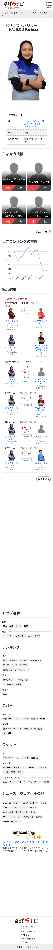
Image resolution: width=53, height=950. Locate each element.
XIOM (42, 718)
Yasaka (34, 718)
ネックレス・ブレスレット (15, 812)
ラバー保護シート (25, 816)
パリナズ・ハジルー (11, 348)
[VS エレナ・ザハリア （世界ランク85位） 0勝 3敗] (14, 206)
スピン (23, 782)
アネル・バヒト (41, 437)
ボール (33, 812)
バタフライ (8, 718)
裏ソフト (7, 728)
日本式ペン (18, 767)
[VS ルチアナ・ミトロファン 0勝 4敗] (14, 173)
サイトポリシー (26, 935)
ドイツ (19, 626)
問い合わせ (26, 942)
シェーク (7, 635)
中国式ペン (31, 767)
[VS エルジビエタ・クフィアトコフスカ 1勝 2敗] (39, 206)
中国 (11, 626)
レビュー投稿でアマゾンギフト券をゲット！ (25, 843)
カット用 (42, 767)
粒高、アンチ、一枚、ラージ (16, 669)
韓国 (26, 626)
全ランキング (9, 679)
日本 (5, 626)
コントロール (34, 782)
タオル (33, 807)
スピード (13, 782)
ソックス (24, 807)
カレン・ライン (41, 464)
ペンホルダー (19, 635)
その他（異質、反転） (13, 772)
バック (14, 665)
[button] (26, 69)
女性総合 (24, 660)
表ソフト (24, 665)
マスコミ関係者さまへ (26, 938)
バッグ (14, 807)
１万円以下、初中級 (12, 684)
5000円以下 (35, 660)
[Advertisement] (26, 521)
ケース (6, 807)
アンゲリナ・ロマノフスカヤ (41, 381)
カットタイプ (34, 635)
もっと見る (43, 232)
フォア (6, 665)
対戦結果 (25, 381)
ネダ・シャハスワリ (11, 321)
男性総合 (13, 660)
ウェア (16, 802)
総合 (5, 660)
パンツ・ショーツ (30, 802)
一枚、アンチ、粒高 (33, 728)
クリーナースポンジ (12, 821)
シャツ (43, 802)
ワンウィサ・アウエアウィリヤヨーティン (41, 349)
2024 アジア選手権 (17, 299)
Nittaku (25, 718)
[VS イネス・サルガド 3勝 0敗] (39, 173)
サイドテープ (9, 816)
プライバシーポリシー (26, 931)
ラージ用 (7, 733)
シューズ (7, 802)
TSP (17, 718)
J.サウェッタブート (41, 321)
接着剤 (39, 816)
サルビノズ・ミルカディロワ (41, 410)
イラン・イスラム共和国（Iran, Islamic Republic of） (34, 123)
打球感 (46, 782)
